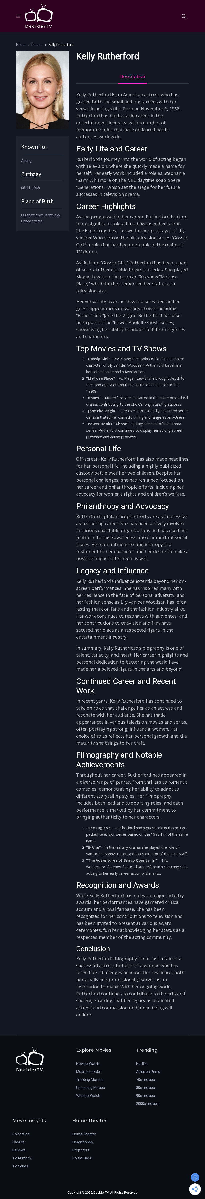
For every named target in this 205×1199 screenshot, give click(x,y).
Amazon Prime (148, 1071)
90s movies (145, 1095)
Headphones (82, 1142)
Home (21, 45)
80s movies (145, 1087)
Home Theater (84, 1134)
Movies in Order (88, 1071)
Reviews (19, 1150)
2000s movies (147, 1103)
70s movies (145, 1079)
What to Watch (88, 1095)
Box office (21, 1134)
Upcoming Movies (90, 1087)
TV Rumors (21, 1158)
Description (133, 76)
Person (37, 45)
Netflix (141, 1063)
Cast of (18, 1142)
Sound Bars (81, 1158)
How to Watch (87, 1063)
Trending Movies (89, 1079)
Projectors (81, 1150)
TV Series (20, 1166)
